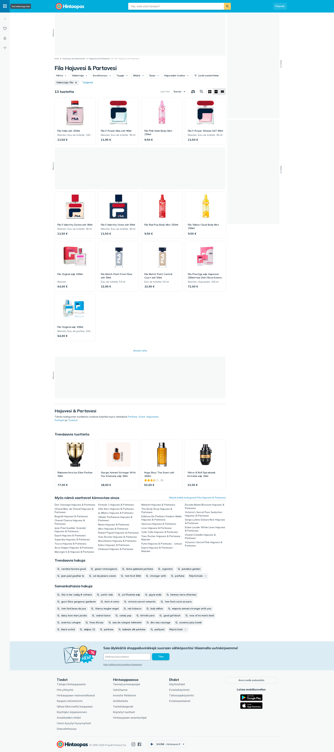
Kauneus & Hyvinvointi (73, 58)
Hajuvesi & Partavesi (99, 58)
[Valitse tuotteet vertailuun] (193, 91)
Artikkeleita (120, 701)
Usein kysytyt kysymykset (74, 723)
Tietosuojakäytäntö (181, 695)
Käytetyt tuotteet (124, 712)
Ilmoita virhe (140, 350)
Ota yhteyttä (65, 689)
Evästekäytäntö (179, 689)
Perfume (132, 416)
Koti (57, 58)
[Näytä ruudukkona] (210, 92)
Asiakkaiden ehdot (69, 717)
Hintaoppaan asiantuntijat (130, 717)
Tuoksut (72, 420)
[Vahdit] (4, 38)
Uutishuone (120, 689)
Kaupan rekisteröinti (69, 701)
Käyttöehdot (177, 684)
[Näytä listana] (216, 92)
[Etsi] (227, 6)
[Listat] (4, 28)
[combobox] (176, 6)
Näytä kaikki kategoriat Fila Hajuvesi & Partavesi (197, 497)
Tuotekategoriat (123, 706)
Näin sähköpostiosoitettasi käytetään (122, 664)
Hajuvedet (152, 416)
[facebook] (139, 744)
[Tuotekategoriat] (5, 6)
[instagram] (133, 744)
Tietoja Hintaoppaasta (71, 684)
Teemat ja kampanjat (126, 684)
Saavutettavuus (67, 728)
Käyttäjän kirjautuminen (72, 712)
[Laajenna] (4, 18)
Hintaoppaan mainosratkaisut (76, 695)
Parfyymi (60, 420)
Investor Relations (124, 695)
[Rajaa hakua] (4, 48)
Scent (142, 416)
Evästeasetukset (179, 701)
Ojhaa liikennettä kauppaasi (75, 706)
